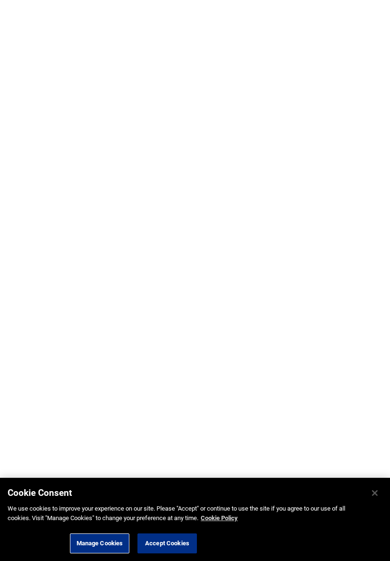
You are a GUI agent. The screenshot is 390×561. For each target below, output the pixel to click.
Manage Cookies (100, 543)
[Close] (374, 493)
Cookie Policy (219, 518)
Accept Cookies (167, 543)
